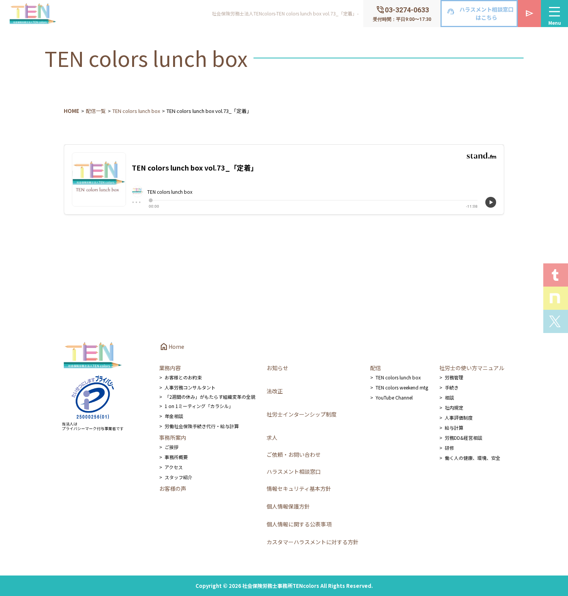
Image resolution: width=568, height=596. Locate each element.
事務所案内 (172, 437)
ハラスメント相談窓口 (294, 471)
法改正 (275, 391)
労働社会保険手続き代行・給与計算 (202, 426)
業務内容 (170, 368)
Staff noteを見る (555, 298)
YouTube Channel (394, 397)
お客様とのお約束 (183, 377)
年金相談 (174, 416)
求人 (272, 437)
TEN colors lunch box (136, 110)
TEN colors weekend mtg (402, 387)
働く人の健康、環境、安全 (472, 457)
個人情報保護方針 (288, 506)
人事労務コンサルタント (190, 387)
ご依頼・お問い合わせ (294, 454)
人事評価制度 (459, 417)
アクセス (174, 467)
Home (171, 346)
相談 (449, 397)
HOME (71, 110)
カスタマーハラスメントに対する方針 (313, 542)
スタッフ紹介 (178, 477)
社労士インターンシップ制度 (302, 414)
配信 (375, 368)
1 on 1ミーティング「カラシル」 (199, 406)
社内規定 (454, 407)
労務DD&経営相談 (463, 437)
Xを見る (555, 321)
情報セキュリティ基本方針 (299, 488)
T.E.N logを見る (555, 275)
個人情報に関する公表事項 (299, 524)
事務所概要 (176, 457)
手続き (452, 387)
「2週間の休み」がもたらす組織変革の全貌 (210, 396)
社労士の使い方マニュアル (471, 368)
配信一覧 (96, 110)
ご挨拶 (172, 447)
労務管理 (454, 377)
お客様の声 (172, 488)
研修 (449, 447)
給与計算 (454, 427)
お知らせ (277, 368)
